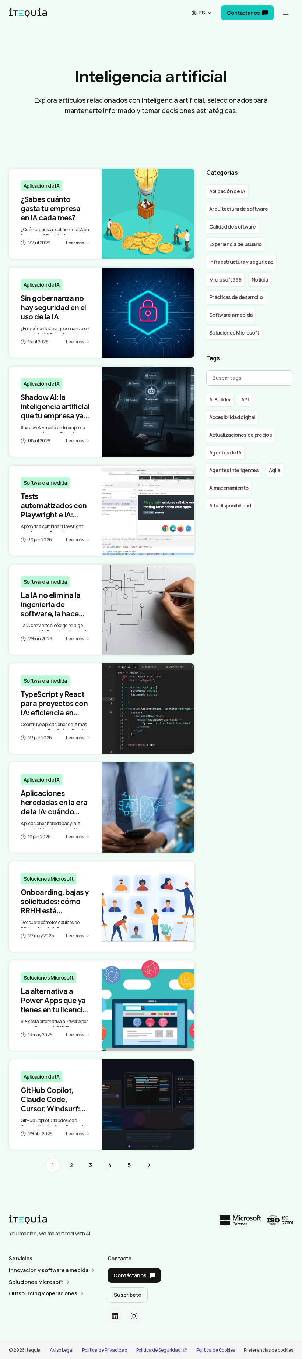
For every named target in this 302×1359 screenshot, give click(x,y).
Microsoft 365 (225, 279)
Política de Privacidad (104, 1350)
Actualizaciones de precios (240, 434)
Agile (275, 470)
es (202, 12)
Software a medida (45, 482)
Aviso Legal (61, 1350)
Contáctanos (243, 12)
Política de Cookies (215, 1350)
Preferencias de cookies (268, 1350)
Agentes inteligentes (234, 470)
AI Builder (220, 399)
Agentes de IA (225, 452)
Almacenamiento (228, 487)
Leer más (75, 243)
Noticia (260, 279)
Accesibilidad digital (232, 417)
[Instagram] (134, 1316)
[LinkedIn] (115, 1316)
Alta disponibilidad (230, 505)
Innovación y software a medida (48, 1270)
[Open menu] (285, 13)
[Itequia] (28, 12)
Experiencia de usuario (235, 244)
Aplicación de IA (41, 185)
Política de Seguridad (158, 1350)
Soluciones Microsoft (48, 878)
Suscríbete (127, 1294)
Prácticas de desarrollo (236, 297)
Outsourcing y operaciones (43, 1293)
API (245, 399)
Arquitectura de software (238, 208)
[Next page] (149, 1165)
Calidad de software (232, 226)
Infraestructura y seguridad (241, 261)
